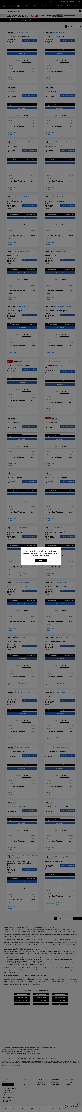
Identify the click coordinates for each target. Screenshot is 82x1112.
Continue (41, 560)
